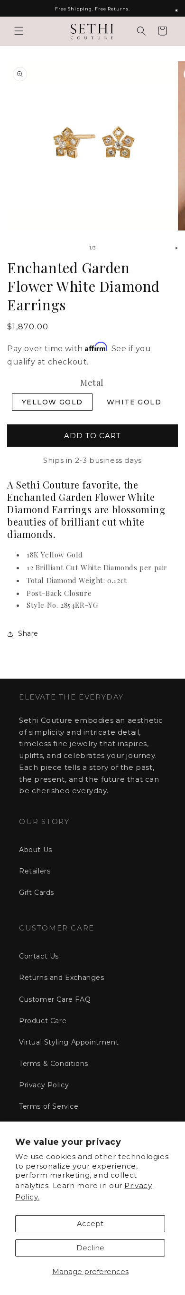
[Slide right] (113, 248)
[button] (19, 30)
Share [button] (28, 633)
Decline (90, 1247)
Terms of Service (49, 1106)
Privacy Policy (44, 1085)
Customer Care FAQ (55, 999)
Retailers (34, 871)
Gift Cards (36, 892)
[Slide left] (71, 248)
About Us (35, 849)
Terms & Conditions (53, 1063)
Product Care (42, 1021)
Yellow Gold (52, 402)
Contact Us (39, 956)
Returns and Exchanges (61, 977)
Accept (90, 1223)
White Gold (134, 402)
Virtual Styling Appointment (69, 1042)
